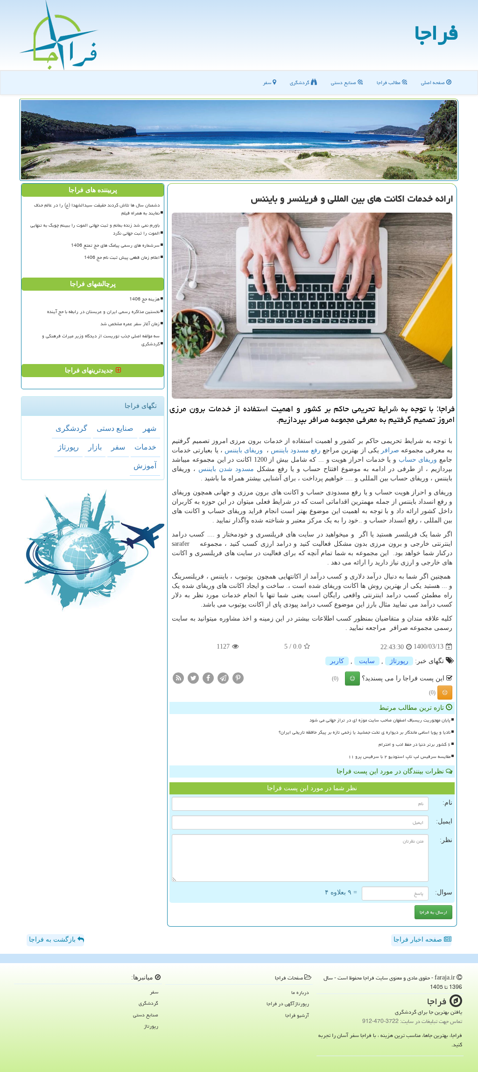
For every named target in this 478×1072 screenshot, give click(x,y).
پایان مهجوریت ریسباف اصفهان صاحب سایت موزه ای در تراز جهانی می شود (379, 720)
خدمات (145, 447)
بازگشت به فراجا (53, 939)
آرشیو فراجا (297, 1015)
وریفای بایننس (244, 450)
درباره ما (300, 992)
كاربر (337, 661)
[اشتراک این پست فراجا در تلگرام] (223, 677)
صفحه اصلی (433, 82)
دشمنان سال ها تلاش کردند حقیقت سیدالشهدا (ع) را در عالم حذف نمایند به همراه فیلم (97, 209)
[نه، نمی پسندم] (444, 693)
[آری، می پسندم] (352, 679)
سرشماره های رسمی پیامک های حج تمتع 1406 (115, 245)
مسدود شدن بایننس (226, 468)
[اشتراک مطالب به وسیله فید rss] (178, 677)
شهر (149, 428)
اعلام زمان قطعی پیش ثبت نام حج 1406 (122, 257)
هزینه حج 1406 (144, 299)
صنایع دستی (344, 82)
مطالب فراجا (389, 82)
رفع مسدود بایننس (296, 450)
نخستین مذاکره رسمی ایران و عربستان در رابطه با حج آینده (103, 311)
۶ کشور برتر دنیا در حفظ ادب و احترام (414, 744)
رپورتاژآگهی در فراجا (288, 1003)
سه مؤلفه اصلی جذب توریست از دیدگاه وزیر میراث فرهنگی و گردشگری (101, 340)
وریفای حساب (418, 459)
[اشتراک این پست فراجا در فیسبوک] (208, 677)
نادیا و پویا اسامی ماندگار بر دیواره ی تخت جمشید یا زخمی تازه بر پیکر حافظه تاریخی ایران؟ (364, 732)
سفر (268, 82)
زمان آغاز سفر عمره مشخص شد (130, 324)
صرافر (390, 450)
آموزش (145, 466)
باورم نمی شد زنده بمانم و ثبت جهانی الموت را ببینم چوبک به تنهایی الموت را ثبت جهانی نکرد (95, 229)
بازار (95, 447)
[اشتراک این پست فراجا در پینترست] (238, 677)
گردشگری (300, 82)
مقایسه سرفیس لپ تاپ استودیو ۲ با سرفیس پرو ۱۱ (399, 756)
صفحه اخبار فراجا (419, 939)
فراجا (436, 33)
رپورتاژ (399, 661)
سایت (367, 661)
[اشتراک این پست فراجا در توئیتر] (193, 677)
